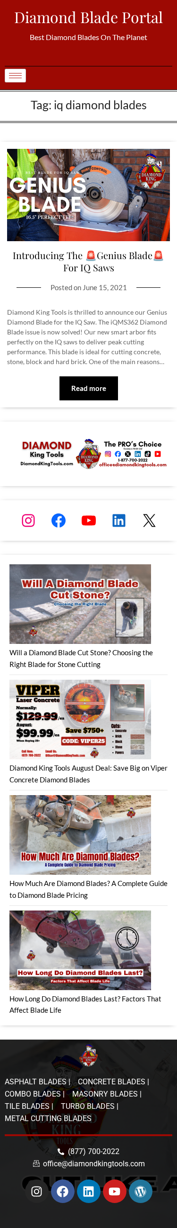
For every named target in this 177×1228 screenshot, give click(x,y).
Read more (88, 388)
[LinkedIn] (118, 520)
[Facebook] (58, 520)
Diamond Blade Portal (88, 17)
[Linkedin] (89, 1191)
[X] (149, 520)
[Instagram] (28, 520)
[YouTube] (88, 520)
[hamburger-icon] (15, 75)
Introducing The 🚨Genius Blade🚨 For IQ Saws (88, 261)
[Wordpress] (140, 1191)
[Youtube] (114, 1191)
